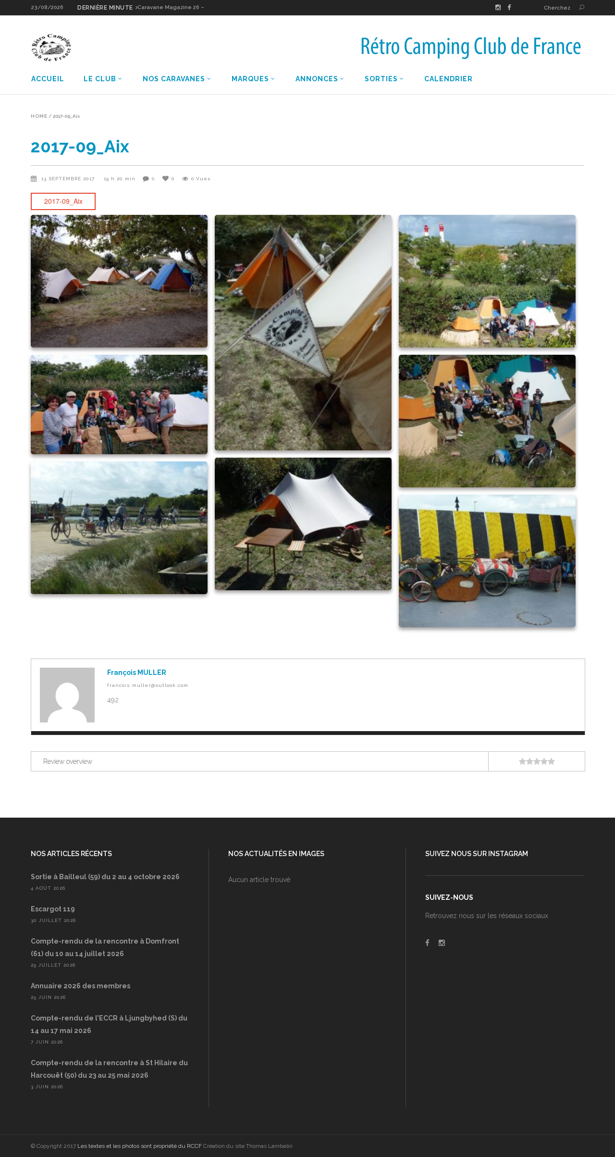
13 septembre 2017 (69, 178)
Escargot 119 (53, 909)
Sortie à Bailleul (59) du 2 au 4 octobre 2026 (105, 877)
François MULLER (136, 672)
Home (39, 116)
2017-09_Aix (63, 201)
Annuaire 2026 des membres (80, 986)
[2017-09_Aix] (67, 695)
